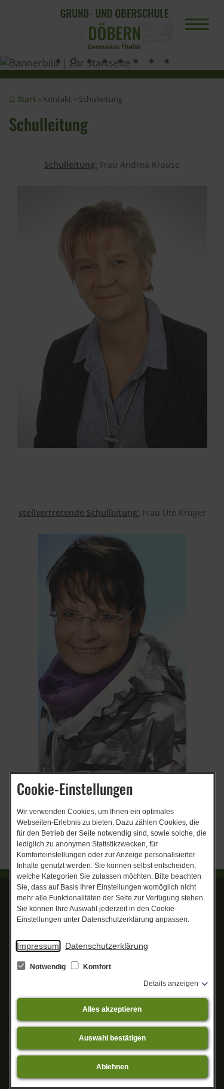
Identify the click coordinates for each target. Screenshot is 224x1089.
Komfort (96, 967)
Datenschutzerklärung (106, 946)
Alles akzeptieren (112, 1009)
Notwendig (47, 967)
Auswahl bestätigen (112, 1038)
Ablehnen (112, 1067)
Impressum (38, 946)
